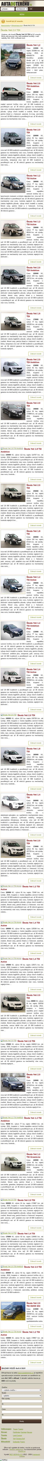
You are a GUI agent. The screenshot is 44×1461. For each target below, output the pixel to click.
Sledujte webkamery (16, 1449)
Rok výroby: (6, 1398)
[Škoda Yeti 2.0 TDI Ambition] (14, 284)
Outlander (16, 1442)
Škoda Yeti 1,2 (33, 45)
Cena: (4, 1409)
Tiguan (15, 1429)
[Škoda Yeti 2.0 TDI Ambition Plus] (14, 100)
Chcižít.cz (21, 1451)
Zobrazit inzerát (35, 78)
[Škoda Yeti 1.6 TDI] (14, 330)
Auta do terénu (5, 25)
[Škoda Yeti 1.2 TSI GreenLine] (14, 1170)
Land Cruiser (17, 1435)
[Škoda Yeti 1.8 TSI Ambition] (12, 448)
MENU (22, 14)
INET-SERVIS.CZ (15, 1454)
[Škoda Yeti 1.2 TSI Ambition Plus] (14, 639)
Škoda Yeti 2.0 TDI (26, 715)
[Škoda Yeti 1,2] (14, 76)
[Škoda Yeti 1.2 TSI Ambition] (12, 1117)
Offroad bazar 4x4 (16, 25)
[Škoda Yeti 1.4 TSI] (14, 811)
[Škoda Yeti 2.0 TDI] (14, 146)
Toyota (4, 1435)
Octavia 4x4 (20, 1439)
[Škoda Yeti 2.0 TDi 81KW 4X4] (14, 1320)
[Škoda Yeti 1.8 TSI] (14, 547)
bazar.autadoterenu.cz (25, 1373)
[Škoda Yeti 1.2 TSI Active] (14, 192)
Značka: (4, 1387)
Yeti (14, 1439)
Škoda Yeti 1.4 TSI (26, 1233)
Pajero (22, 1442)
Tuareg (20, 1429)
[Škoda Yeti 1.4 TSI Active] (14, 686)
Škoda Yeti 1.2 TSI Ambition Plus (33, 626)
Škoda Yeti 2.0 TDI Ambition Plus (33, 86)
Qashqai (24, 1432)
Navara (29, 1432)
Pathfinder (16, 1432)
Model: (4, 1393)
